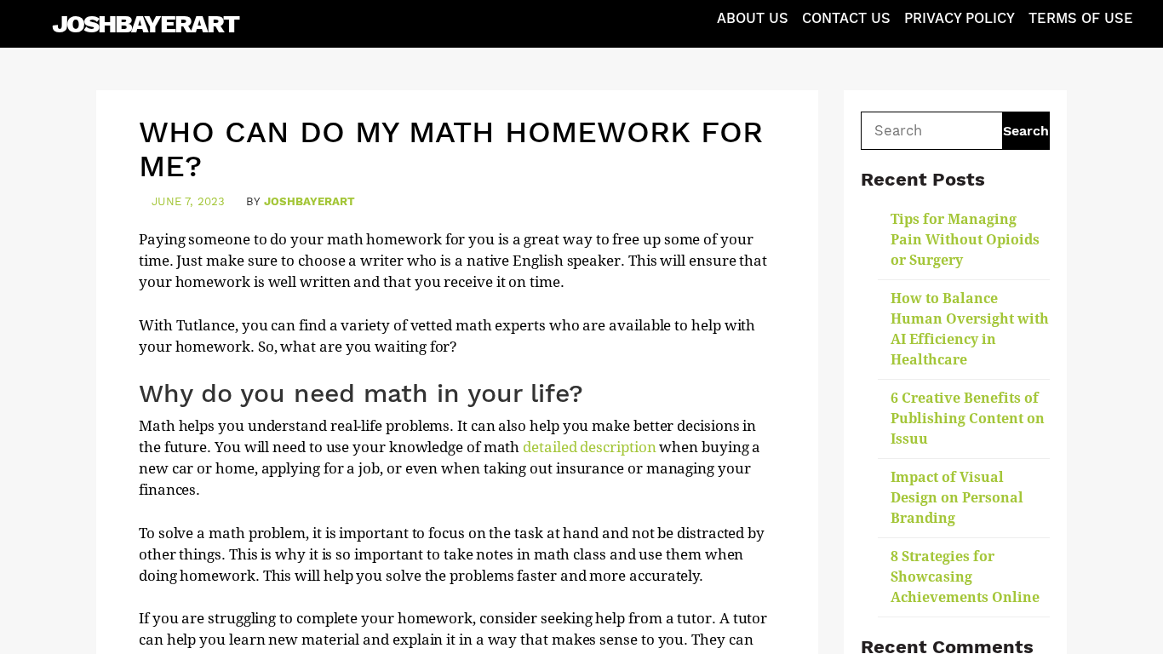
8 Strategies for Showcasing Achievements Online (965, 576)
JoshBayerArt (145, 23)
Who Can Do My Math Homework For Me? (451, 149)
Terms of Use (1080, 18)
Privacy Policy (959, 18)
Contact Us (846, 18)
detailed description (589, 447)
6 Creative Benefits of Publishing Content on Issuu (968, 418)
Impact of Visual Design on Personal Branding (957, 497)
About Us (752, 18)
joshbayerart (309, 201)
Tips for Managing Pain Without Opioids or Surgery (965, 239)
